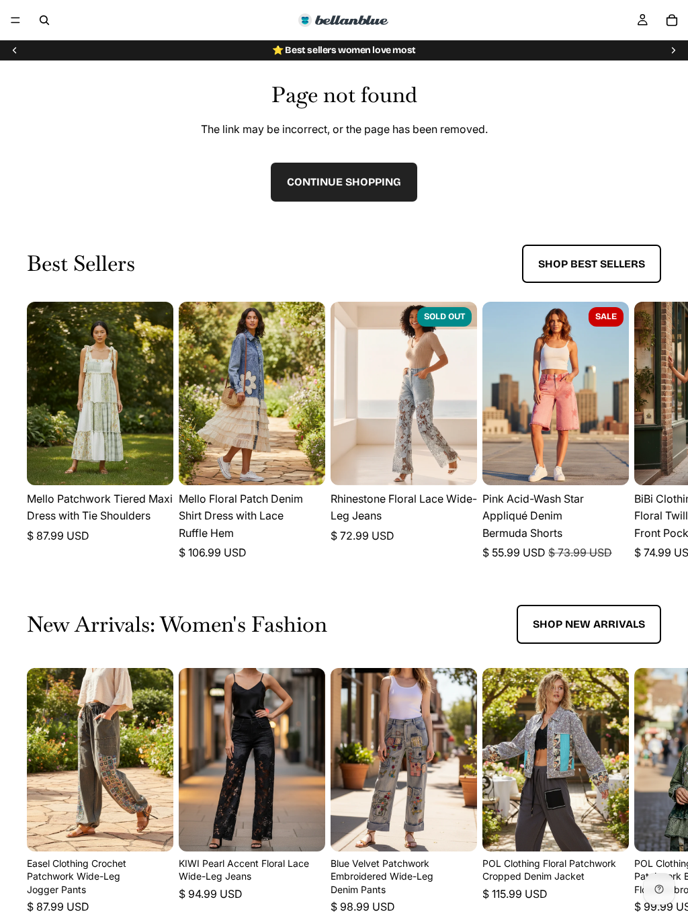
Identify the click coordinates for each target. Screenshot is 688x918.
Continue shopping (344, 181)
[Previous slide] (15, 50)
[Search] (44, 20)
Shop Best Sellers (591, 263)
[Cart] (672, 20)
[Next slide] (673, 50)
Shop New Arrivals (589, 624)
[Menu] (15, 20)
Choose (164, 464)
